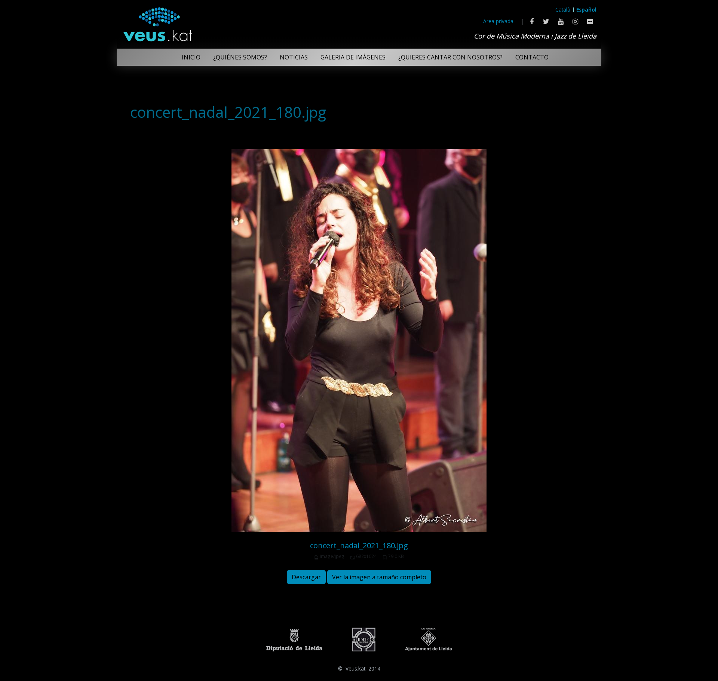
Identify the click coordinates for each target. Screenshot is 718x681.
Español (586, 9)
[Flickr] (589, 21)
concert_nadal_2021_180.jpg (359, 545)
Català (562, 9)
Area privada (498, 21)
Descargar (306, 577)
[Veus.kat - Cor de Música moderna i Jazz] (157, 22)
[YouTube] (560, 21)
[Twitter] (546, 21)
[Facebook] (531, 21)
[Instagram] (575, 21)
